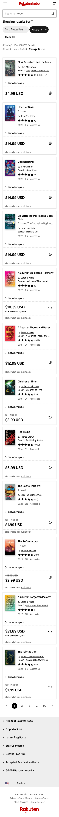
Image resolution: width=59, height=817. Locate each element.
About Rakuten (38, 802)
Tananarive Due (28, 550)
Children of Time (27, 381)
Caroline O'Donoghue (31, 495)
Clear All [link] (10, 37)
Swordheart (32, 170)
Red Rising (24, 431)
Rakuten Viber (37, 794)
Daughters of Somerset (37, 70)
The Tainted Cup (27, 651)
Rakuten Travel (41, 798)
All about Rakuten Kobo (19, 720)
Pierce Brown (27, 436)
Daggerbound (26, 161)
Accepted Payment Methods (22, 762)
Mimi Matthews (28, 67)
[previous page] (7, 706)
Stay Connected (15, 745)
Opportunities (14, 729)
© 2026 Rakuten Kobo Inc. (20, 770)
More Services (21, 802)
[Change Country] (7, 783)
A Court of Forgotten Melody (34, 597)
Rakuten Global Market (21, 798)
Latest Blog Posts (16, 737)
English (21, 783)
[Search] (52, 13)
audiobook (26, 152)
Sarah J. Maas (27, 277)
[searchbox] (27, 13)
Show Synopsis (16, 83)
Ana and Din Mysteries (37, 660)
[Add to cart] (50, 93)
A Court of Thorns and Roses (40, 281)
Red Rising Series (34, 440)
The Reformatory (28, 541)
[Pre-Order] (50, 309)
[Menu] (5, 4)
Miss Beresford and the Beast (35, 62)
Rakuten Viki (21, 794)
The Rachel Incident (29, 485)
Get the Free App (15, 754)
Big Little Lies (32, 231)
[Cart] (54, 4)
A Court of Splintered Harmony (35, 272)
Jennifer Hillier (28, 116)
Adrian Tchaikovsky (30, 386)
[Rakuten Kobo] (29, 4)
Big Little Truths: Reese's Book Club (35, 217)
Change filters (37, 49)
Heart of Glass (26, 107)
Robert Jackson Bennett (32, 656)
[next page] (52, 706)
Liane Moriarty (28, 228)
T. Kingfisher (27, 166)
